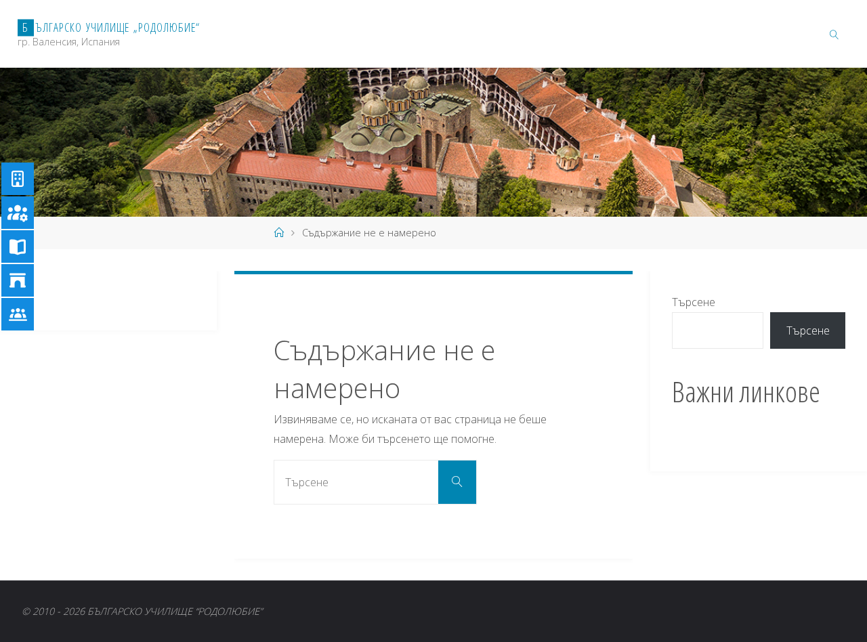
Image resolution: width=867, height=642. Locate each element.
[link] (834, 34)
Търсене (693, 302)
